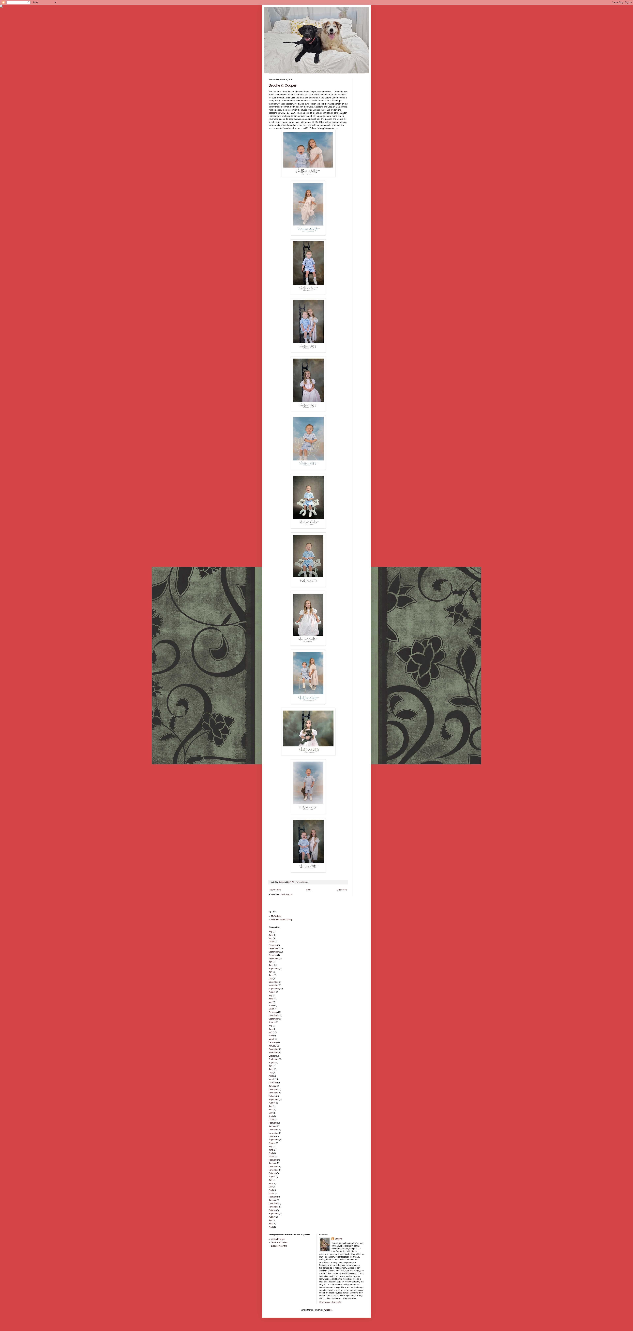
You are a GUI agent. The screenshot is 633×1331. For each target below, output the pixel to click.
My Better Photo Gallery (281, 919)
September (274, 948)
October (272, 1056)
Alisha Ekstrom (278, 1239)
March (271, 942)
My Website (276, 916)
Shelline (338, 1239)
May (270, 938)
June (271, 935)
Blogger (328, 1310)
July (270, 931)
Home (309, 890)
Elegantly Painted (279, 1246)
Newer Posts (275, 890)
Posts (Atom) (286, 894)
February (273, 945)
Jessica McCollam (279, 1242)
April (271, 1005)
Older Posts (342, 890)
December (273, 982)
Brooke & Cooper (282, 85)
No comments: (302, 882)
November (273, 985)
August (272, 992)
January (272, 1046)
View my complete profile (330, 1302)
